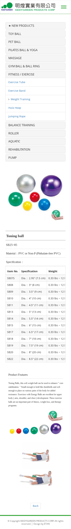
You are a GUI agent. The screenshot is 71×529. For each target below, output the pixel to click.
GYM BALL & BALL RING (24, 66)
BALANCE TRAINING (21, 125)
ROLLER (13, 133)
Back (35, 506)
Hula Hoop (14, 107)
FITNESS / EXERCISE (21, 74)
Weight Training (20, 99)
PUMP (12, 158)
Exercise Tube (16, 82)
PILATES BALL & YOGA (23, 50)
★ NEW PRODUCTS (21, 26)
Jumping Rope (16, 116)
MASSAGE (15, 58)
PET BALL (14, 42)
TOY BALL (14, 34)
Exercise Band (16, 90)
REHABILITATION (19, 149)
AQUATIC (14, 141)
